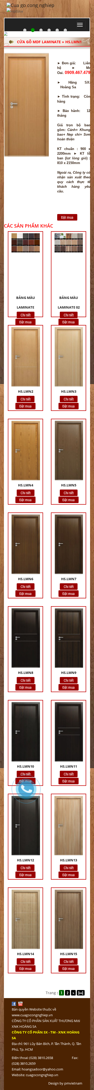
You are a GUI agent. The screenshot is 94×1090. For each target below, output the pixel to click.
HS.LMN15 (68, 953)
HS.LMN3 (68, 391)
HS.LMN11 (68, 766)
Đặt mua (67, 217)
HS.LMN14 (25, 953)
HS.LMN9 (68, 672)
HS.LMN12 (25, 860)
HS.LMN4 (25, 485)
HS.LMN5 (68, 485)
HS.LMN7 (68, 579)
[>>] (80, 992)
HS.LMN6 (25, 579)
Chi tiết (26, 314)
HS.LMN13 (68, 860)
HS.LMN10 (25, 766)
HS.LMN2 (25, 391)
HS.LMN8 (25, 672)
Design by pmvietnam (65, 1083)
